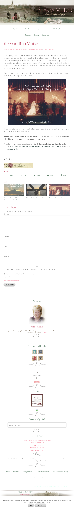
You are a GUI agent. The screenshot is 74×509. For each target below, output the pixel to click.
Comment (7, 214)
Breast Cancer (20, 49)
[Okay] (72, 503)
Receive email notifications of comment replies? (20, 274)
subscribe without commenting (11, 280)
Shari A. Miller (37, 1)
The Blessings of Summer (37, 450)
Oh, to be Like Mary (37, 445)
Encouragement (30, 49)
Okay (31, 505)
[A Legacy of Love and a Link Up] (59, 190)
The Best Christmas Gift (37, 443)
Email (6, 247)
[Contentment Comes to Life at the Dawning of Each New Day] (14, 190)
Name (6, 237)
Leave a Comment (49, 49)
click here (44, 333)
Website (6, 257)
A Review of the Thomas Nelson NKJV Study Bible (37, 440)
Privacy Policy (68, 486)
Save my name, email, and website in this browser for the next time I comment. (30, 269)
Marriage (39, 49)
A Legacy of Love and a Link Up (57, 198)
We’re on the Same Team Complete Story (36, 198)
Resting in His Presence (37, 448)
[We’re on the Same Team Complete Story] (36, 190)
